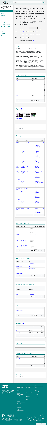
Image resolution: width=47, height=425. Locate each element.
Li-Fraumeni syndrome (20, 270)
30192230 (22, 41)
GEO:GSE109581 (23, 35)
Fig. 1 (41, 160)
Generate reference (33, 27)
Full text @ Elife (30, 41)
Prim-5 (27, 150)
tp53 (31, 263)
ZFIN (27, 399)
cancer (17, 268)
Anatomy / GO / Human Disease (20, 394)
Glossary (18, 404)
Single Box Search (20, 406)
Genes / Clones (20, 387)
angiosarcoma (19, 266)
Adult (27, 160)
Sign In (44, 2)
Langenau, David (30, 31)
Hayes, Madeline (38, 29)
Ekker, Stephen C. (31, 29)
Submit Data (28, 388)
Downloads (28, 387)
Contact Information (20, 410)
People (36, 394)
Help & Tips (19, 403)
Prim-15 (27, 142)
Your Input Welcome (41, 423)
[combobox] (27, 2)
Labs (36, 395)
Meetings (36, 388)
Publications (19, 395)
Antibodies (19, 391)
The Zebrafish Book (29, 392)
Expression (19, 388)
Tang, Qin (36, 31)
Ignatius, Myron (23, 31)
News (36, 387)
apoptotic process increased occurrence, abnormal (37, 145)
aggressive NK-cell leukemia (21, 263)
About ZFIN (19, 407)
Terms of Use (42, 415)
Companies (37, 397)
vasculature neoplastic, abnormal (37, 167)
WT (17, 142)
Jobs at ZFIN (19, 411)
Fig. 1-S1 (42, 142)
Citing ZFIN (19, 409)
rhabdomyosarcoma (20, 273)
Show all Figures (19, 118)
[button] (21, 140)
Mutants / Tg (19, 390)
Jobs (36, 390)
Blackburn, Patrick (23, 29)
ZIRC (27, 394)
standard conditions (23, 151)
